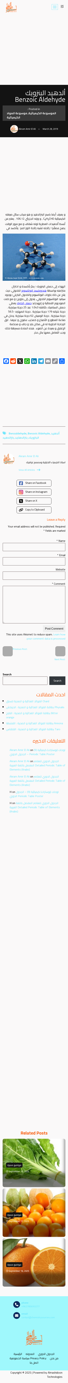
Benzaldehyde (18, 433)
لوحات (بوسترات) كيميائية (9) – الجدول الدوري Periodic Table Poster (37, 752)
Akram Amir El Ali (19, 750)
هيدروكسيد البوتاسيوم (33, 290)
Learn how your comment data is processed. (45, 636)
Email (61, 555)
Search (7, 674)
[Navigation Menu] (55, 7)
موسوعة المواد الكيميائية (17, 115)
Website (60, 569)
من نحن (54, 1358)
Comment (58, 584)
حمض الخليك (24, 303)
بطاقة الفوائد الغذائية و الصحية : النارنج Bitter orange (32, 715)
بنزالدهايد (21, 437)
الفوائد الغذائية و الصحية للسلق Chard (27, 701)
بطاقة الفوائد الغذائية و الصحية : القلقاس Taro (33, 729)
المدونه (30, 1354)
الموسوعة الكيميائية (42, 113)
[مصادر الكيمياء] (11, 7)
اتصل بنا (34, 1362)
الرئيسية (18, 1354)
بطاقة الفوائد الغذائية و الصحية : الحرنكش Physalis (35, 707)
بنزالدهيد (8, 437)
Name (60, 541)
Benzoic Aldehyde (39, 433)
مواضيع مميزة (14, 1165)
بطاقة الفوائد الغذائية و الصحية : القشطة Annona (34, 723)
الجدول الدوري (46, 1354)
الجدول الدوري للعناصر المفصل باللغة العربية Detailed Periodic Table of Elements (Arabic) (37, 765)
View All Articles (27, 470)
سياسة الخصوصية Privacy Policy (28, 1358)
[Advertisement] (34, 49)
